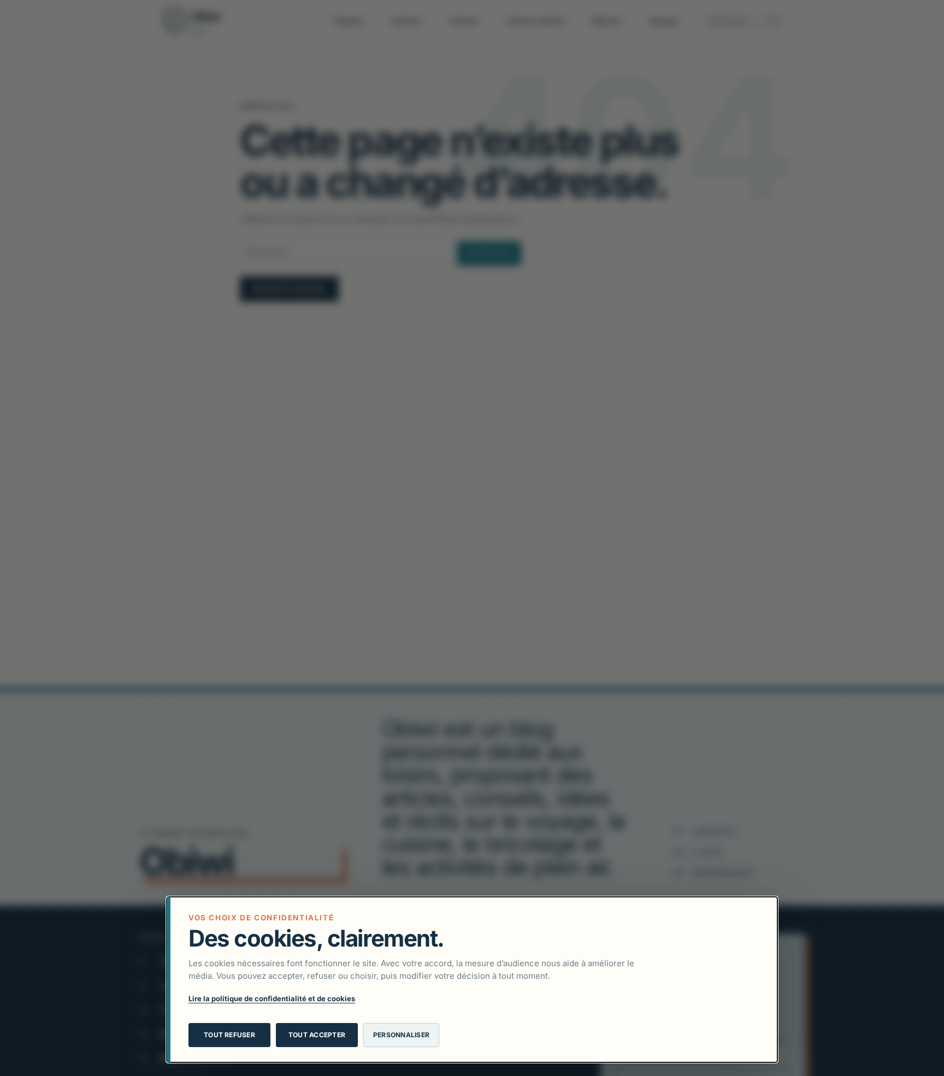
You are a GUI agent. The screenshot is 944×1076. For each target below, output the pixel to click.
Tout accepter (316, 1035)
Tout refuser (229, 1035)
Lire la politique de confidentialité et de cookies (271, 998)
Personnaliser (401, 1035)
